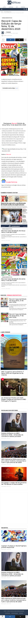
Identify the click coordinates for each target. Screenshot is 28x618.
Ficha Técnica (7, 613)
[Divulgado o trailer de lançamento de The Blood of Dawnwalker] (14, 474)
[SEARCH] (24, 9)
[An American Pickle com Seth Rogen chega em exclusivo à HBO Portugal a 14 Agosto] (14, 387)
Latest (4, 7)
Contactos (21, 613)
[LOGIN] (26, 9)
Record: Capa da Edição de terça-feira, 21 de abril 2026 (13, 231)
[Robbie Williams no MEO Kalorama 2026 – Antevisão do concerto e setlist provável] (14, 422)
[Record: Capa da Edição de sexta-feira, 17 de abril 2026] (14, 260)
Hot (17, 7)
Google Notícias (11, 182)
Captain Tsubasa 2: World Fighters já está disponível (14, 546)
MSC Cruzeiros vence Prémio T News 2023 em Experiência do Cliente (12, 373)
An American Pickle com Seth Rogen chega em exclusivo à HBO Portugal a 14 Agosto (13, 399)
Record (14, 123)
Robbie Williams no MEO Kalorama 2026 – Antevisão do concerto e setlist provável (12, 434)
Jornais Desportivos (7, 228)
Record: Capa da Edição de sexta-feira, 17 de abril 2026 (13, 279)
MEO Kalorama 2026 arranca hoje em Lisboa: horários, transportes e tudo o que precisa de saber (13, 460)
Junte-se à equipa (14, 613)
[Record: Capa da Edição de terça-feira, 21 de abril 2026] (14, 211)
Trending (23, 7)
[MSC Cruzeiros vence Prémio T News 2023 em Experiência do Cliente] (14, 352)
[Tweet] (20, 616)
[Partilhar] (10, 616)
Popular (11, 7)
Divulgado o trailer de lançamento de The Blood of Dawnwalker (14, 483)
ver (16, 88)
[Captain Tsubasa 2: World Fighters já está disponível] (14, 537)
